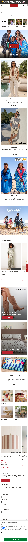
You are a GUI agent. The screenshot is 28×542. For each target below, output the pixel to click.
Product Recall (6, 509)
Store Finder (5, 494)
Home (2, 12)
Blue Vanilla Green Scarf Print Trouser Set (9, 271)
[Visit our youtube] (9, 487)
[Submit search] (4, 5)
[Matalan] (14, 5)
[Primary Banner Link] (14, 44)
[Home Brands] (14, 364)
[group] (3, 274)
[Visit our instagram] (6, 487)
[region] (14, 531)
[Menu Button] (1, 5)
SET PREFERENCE (15, 536)
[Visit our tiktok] (17, 487)
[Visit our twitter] (2, 487)
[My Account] (23, 5)
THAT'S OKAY (16, 539)
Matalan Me (5, 507)
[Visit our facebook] (13, 487)
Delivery (4, 502)
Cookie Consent (6, 512)
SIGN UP (6, 480)
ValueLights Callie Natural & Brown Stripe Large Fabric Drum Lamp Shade (10, 455)
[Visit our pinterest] (20, 487)
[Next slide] (26, 222)
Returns (4, 504)
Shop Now (14, 384)
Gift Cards (5, 499)
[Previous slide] (1, 222)
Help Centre (5, 497)
